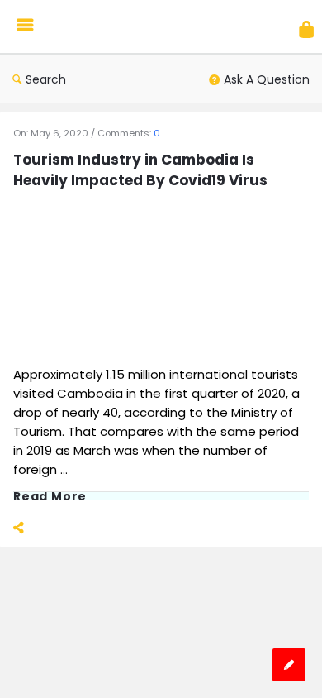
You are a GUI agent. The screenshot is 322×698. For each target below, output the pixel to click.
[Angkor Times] (124, 27)
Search (46, 79)
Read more (50, 496)
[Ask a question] (288, 664)
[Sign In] (306, 29)
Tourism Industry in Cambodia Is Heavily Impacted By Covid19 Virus (140, 170)
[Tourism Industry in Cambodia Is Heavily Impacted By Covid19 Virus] (124, 277)
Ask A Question (267, 79)
